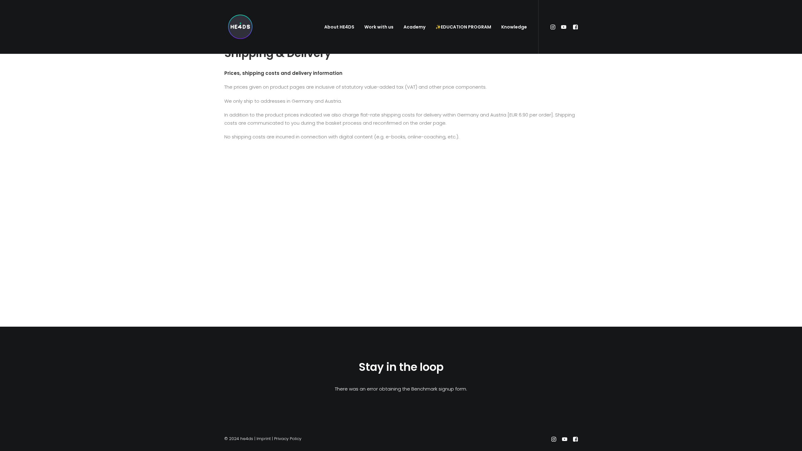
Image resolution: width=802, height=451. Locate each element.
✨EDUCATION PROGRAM (463, 27)
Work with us (378, 27)
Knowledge (514, 27)
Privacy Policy (287, 439)
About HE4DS (339, 27)
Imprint (264, 439)
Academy (414, 27)
